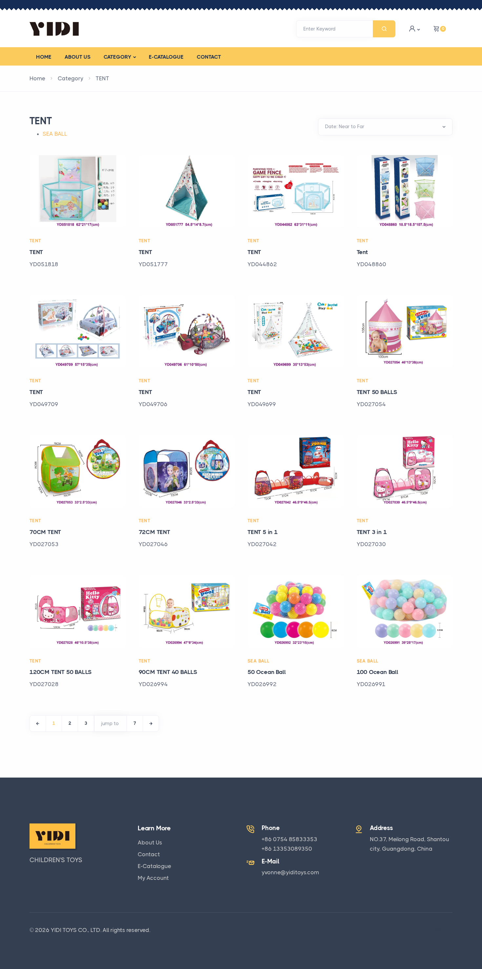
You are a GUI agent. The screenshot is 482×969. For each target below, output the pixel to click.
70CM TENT (45, 532)
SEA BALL (55, 133)
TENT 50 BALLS (377, 392)
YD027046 (153, 544)
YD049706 (153, 404)
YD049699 (262, 404)
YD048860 (371, 264)
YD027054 (371, 404)
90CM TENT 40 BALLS (168, 672)
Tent (362, 252)
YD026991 (371, 684)
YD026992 (262, 684)
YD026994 (153, 684)
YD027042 (262, 544)
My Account (153, 878)
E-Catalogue (166, 57)
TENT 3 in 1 (372, 532)
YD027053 (44, 544)
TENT (102, 78)
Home (43, 57)
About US (77, 57)
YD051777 (153, 264)
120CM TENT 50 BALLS (61, 672)
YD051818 (44, 264)
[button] (414, 28)
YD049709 (44, 404)
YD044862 (262, 264)
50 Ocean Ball (267, 672)
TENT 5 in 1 (263, 532)
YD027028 (44, 684)
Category (117, 57)
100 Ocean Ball (377, 672)
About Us (150, 842)
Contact (209, 57)
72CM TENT (154, 532)
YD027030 (371, 544)
